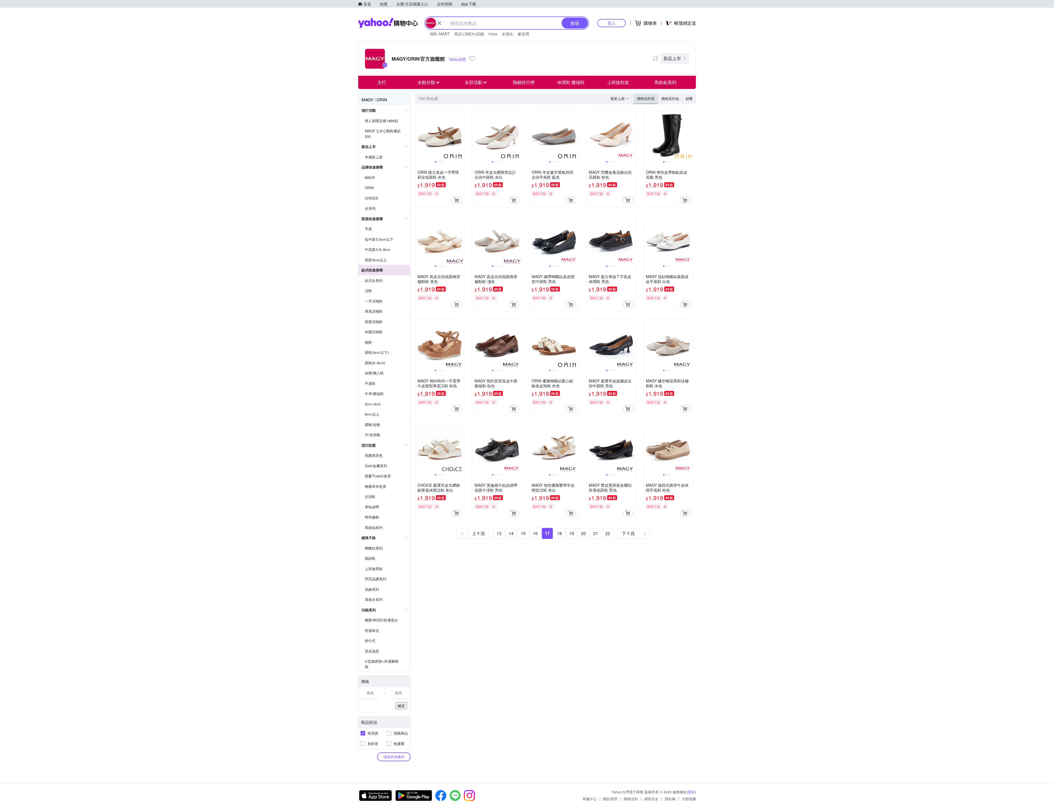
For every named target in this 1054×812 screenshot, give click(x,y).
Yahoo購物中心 (388, 23)
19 (571, 533)
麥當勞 (523, 34)
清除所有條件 (394, 756)
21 (595, 533)
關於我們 (610, 798)
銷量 (689, 98)
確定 (401, 705)
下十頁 (628, 533)
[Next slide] (460, 135)
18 (559, 533)
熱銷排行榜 (524, 82)
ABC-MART (440, 34)
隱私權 (670, 798)
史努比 (507, 34)
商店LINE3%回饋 (469, 34)
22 (607, 533)
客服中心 (589, 798)
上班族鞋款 (618, 82)
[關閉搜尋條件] (439, 23)
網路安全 (651, 798)
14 (511, 533)
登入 (611, 23)
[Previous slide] (418, 135)
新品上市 (672, 58)
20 (583, 533)
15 (523, 533)
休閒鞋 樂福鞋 (571, 82)
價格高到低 (670, 98)
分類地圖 (689, 798)
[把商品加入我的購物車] (457, 200)
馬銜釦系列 (665, 82)
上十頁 (478, 533)
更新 (691, 791)
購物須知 (631, 798)
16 (535, 533)
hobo (493, 34)
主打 (381, 82)
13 (499, 533)
